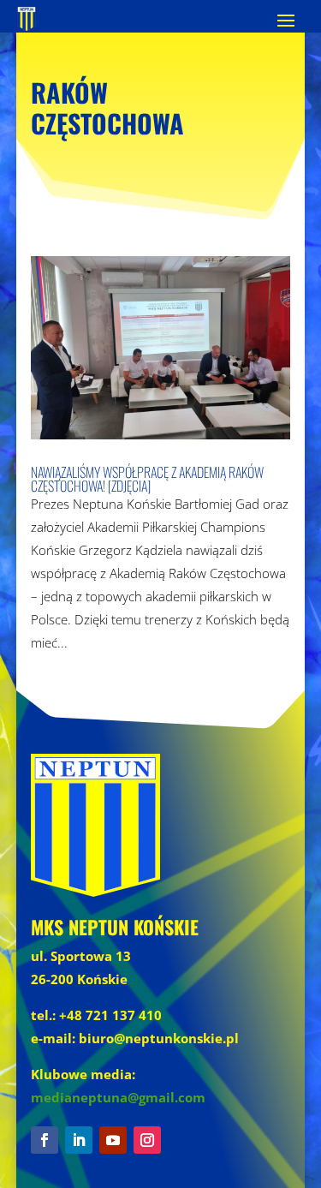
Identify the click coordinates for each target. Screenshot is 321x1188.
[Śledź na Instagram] (147, 1140)
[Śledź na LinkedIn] (78, 1140)
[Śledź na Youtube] (113, 1140)
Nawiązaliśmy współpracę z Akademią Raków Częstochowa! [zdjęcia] (147, 479)
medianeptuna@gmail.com (118, 1097)
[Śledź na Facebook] (44, 1140)
